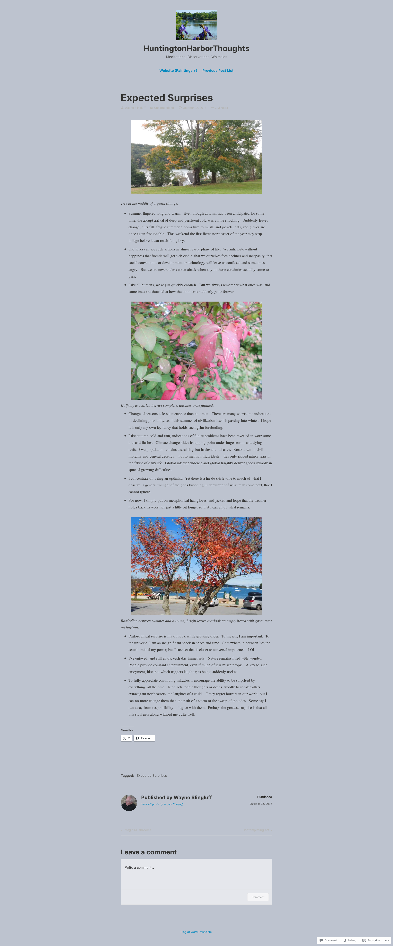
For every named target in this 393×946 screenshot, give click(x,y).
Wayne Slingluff (135, 107)
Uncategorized (164, 107)
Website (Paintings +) (178, 70)
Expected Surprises (152, 775)
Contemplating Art (256, 831)
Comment (258, 897)
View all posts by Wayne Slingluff (162, 804)
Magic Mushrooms (135, 831)
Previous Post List (218, 70)
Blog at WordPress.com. (196, 932)
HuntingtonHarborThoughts (196, 48)
